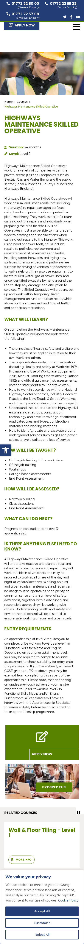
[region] (42, 907)
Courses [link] (22, 101)
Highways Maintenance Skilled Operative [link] (31, 106)
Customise (42, 923)
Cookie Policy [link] (68, 900)
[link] (5, 450)
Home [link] (9, 101)
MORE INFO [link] (23, 859)
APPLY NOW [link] (25, 25)
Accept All (42, 911)
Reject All (42, 935)
